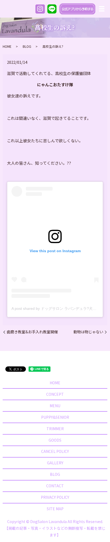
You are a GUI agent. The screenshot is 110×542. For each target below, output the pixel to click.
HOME (7, 46)
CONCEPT (55, 394)
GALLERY (55, 462)
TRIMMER (55, 428)
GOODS (55, 440)
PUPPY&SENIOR (55, 417)
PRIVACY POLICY (55, 497)
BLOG (27, 46)
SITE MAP (55, 508)
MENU (55, 405)
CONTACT (55, 485)
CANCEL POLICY (55, 451)
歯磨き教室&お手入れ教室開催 (32, 331)
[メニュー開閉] (101, 8)
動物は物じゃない (88, 331)
